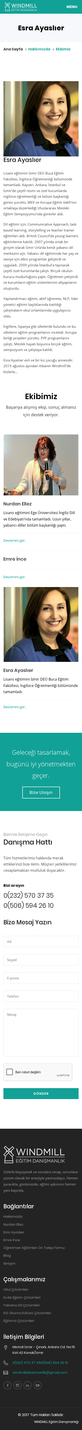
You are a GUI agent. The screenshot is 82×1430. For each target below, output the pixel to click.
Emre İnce (14, 559)
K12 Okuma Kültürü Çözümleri (27, 1312)
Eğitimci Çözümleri (18, 1320)
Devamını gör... (15, 540)
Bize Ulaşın (41, 792)
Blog (7, 1255)
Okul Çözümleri (15, 1289)
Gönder (41, 1093)
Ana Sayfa (13, 49)
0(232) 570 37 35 (28, 895)
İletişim (9, 1263)
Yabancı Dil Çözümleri (21, 1305)
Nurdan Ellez (17, 504)
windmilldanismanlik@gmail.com (40, 1372)
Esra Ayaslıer (18, 670)
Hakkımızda (12, 1216)
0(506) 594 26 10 (28, 905)
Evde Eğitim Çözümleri (22, 1297)
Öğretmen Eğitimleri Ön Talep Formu (34, 1247)
